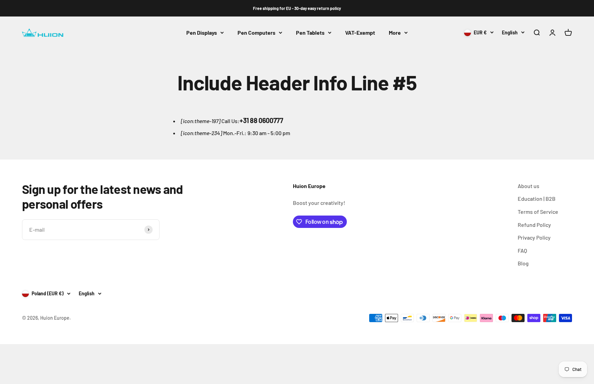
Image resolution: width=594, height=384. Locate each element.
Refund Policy (534, 224)
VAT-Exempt (360, 32)
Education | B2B (537, 198)
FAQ (522, 250)
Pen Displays (201, 32)
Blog (523, 263)
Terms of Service (538, 211)
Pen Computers (256, 32)
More (395, 32)
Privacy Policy (534, 237)
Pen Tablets (310, 32)
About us (528, 186)
